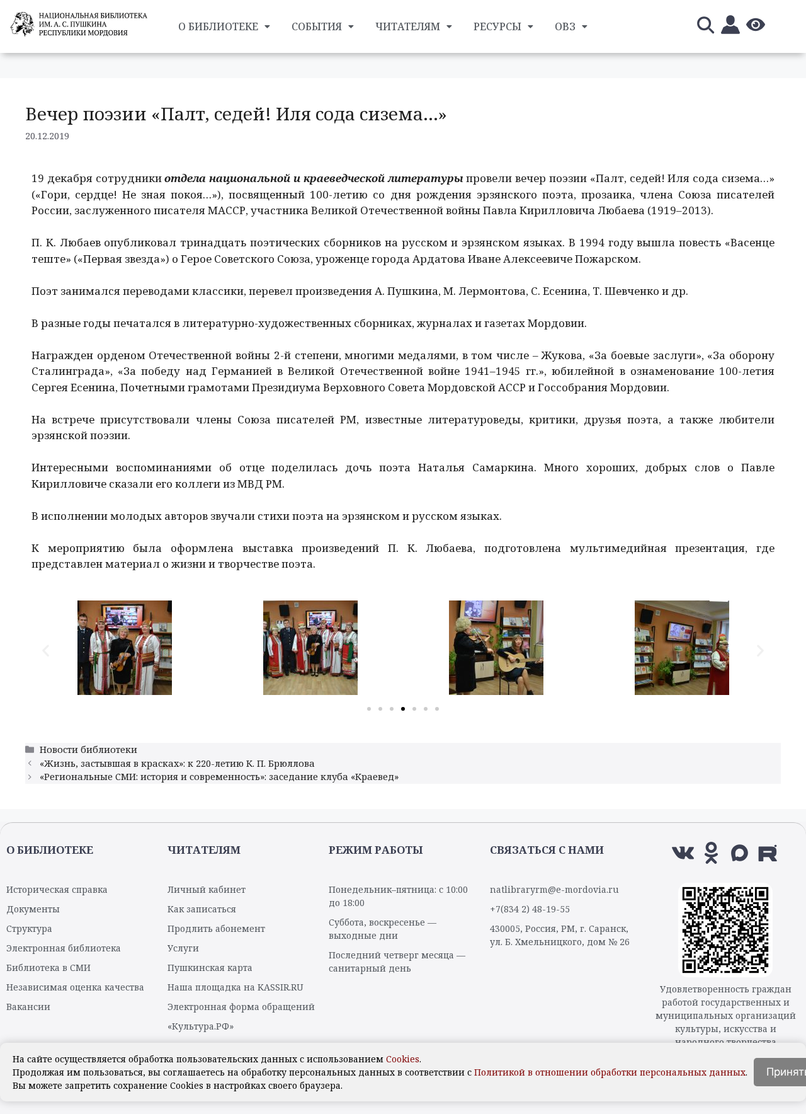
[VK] (683, 853)
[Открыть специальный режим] (755, 26)
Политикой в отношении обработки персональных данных (610, 1072)
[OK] (711, 853)
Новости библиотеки (88, 749)
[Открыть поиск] (705, 26)
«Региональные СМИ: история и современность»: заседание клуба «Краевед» (219, 777)
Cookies (402, 1059)
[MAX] (740, 853)
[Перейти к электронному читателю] (730, 26)
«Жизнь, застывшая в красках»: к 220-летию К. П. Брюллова (177, 763)
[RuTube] (768, 853)
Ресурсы (497, 26)
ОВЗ (565, 26)
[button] (46, 650)
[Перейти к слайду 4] (403, 709)
